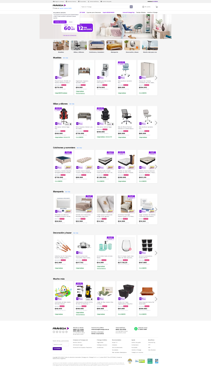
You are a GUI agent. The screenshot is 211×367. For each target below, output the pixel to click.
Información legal (78, 345)
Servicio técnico (77, 342)
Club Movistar (152, 350)
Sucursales (134, 347)
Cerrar (71, 22)
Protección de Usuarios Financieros (82, 347)
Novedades (115, 350)
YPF (149, 345)
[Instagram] (57, 332)
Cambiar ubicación (60, 22)
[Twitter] (63, 332)
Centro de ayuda (136, 342)
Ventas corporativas (97, 333)
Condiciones (100, 347)
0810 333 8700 (121, 329)
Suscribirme (57, 348)
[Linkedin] (66, 332)
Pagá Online (100, 342)
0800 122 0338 (78, 329)
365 (149, 347)
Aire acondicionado (117, 347)
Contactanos (135, 345)
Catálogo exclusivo (102, 345)
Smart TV (114, 342)
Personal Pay (151, 342)
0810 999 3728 (78, 331)
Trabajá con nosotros (137, 352)
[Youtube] (60, 332)
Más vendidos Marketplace (119, 352)
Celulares (114, 345)
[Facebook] (54, 332)
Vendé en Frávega (136, 350)
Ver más (65, 58)
